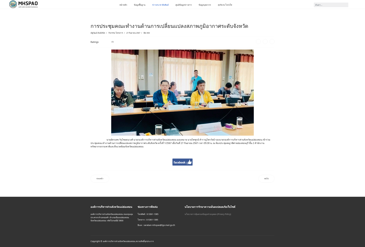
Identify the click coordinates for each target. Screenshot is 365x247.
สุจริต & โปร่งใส (225, 4)
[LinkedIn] (272, 41)
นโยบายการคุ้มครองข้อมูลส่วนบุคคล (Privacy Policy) (208, 214)
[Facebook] (258, 41)
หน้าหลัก (123, 4)
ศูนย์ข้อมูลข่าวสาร (184, 4)
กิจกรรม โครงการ (116, 33)
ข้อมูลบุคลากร (205, 4)
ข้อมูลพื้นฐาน (139, 4)
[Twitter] (265, 41)
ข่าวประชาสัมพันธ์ (160, 4)
